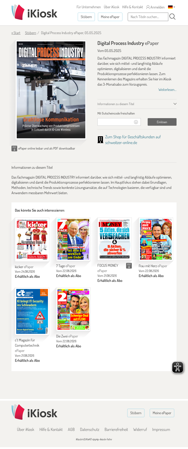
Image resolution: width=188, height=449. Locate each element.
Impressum (161, 429)
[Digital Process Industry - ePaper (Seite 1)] (51, 90)
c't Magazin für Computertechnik (27, 345)
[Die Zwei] (73, 309)
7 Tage (65, 266)
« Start (15, 32)
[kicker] (32, 240)
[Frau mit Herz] (156, 239)
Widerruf (140, 429)
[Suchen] (172, 17)
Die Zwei (67, 336)
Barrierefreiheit (116, 429)
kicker (24, 266)
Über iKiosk (111, 7)
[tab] (137, 113)
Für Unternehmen (89, 7)
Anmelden (157, 7)
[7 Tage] (73, 239)
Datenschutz (89, 429)
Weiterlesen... (167, 89)
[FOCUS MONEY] (114, 239)
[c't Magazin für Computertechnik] (32, 311)
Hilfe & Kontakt (132, 7)
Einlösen (162, 122)
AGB (71, 429)
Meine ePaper (110, 16)
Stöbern (86, 16)
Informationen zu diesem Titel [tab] (115, 104)
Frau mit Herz (153, 266)
